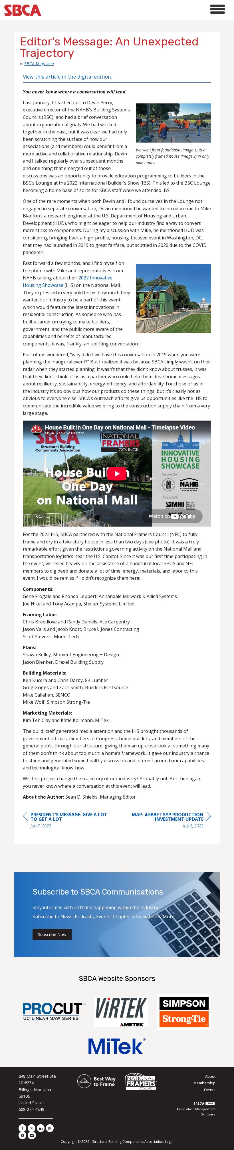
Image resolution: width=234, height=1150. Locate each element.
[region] (168, 821)
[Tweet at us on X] (31, 1128)
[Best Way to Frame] (97, 1082)
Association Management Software (196, 1111)
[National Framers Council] (141, 1082)
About (210, 1076)
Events (209, 1089)
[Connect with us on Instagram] (50, 1128)
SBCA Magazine (39, 63)
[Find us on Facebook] (22, 1128)
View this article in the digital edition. (67, 76)
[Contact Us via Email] (32, 1135)
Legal (169, 1141)
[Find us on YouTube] (22, 1135)
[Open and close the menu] (134, 9)
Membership (204, 1082)
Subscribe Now (52, 934)
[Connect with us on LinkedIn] (41, 1128)
